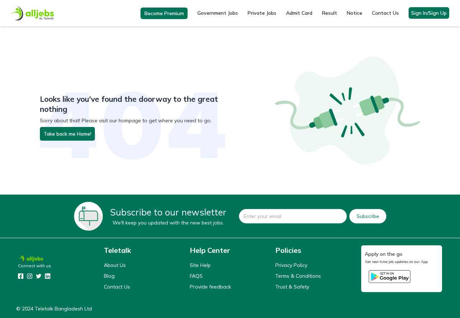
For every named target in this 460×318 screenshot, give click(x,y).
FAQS (196, 276)
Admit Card (299, 13)
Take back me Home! (67, 134)
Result (329, 13)
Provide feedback (210, 286)
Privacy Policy (291, 265)
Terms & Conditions (298, 276)
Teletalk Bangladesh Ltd (63, 308)
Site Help (200, 265)
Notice (354, 13)
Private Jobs (262, 13)
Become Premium (164, 13)
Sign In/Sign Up (429, 13)
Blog (109, 276)
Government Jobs (217, 13)
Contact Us (385, 13)
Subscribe (367, 216)
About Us (115, 265)
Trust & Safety (292, 286)
